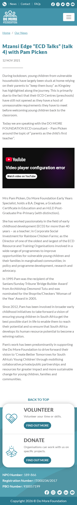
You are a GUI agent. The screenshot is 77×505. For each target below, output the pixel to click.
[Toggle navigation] (69, 17)
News (13, 4)
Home (6, 33)
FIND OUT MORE (37, 425)
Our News (21, 33)
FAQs (37, 4)
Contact (25, 4)
